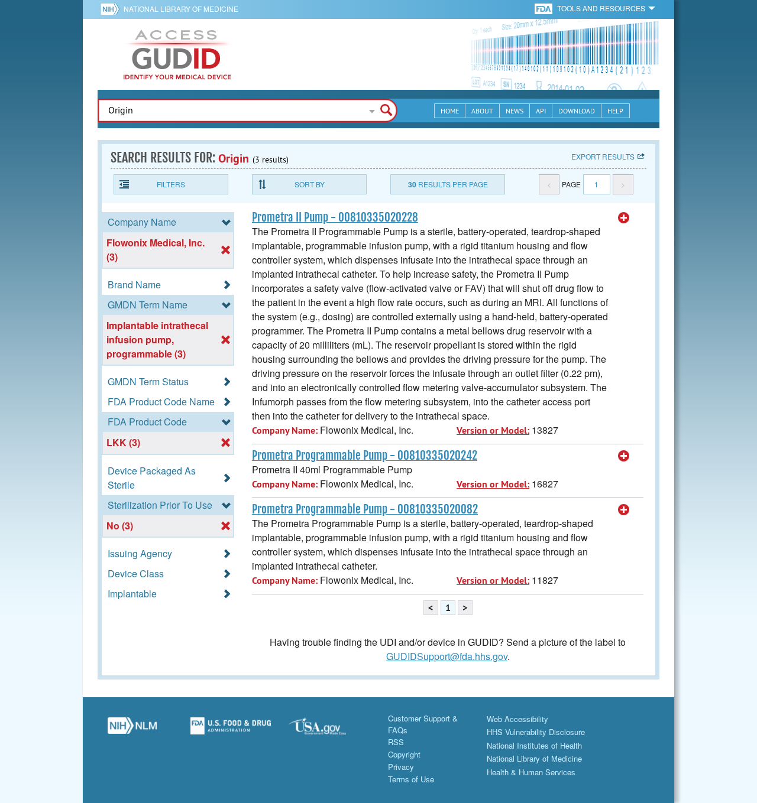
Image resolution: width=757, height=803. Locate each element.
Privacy (401, 766)
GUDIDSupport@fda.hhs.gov (446, 656)
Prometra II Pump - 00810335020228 (335, 217)
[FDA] (544, 8)
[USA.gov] (329, 730)
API (541, 110)
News (514, 110)
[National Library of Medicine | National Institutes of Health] (132, 730)
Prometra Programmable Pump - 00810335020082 (365, 509)
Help (615, 110)
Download (576, 110)
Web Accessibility (517, 718)
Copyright (404, 754)
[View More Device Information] (624, 218)
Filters (171, 184)
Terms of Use (411, 779)
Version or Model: (493, 430)
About (482, 110)
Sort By (310, 184)
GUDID (177, 54)
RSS (396, 741)
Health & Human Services (531, 772)
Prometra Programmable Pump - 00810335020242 (364, 455)
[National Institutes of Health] (112, 9)
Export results (603, 156)
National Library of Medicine (181, 9)
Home (450, 110)
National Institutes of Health (534, 745)
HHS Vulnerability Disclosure (536, 731)
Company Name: (285, 430)
